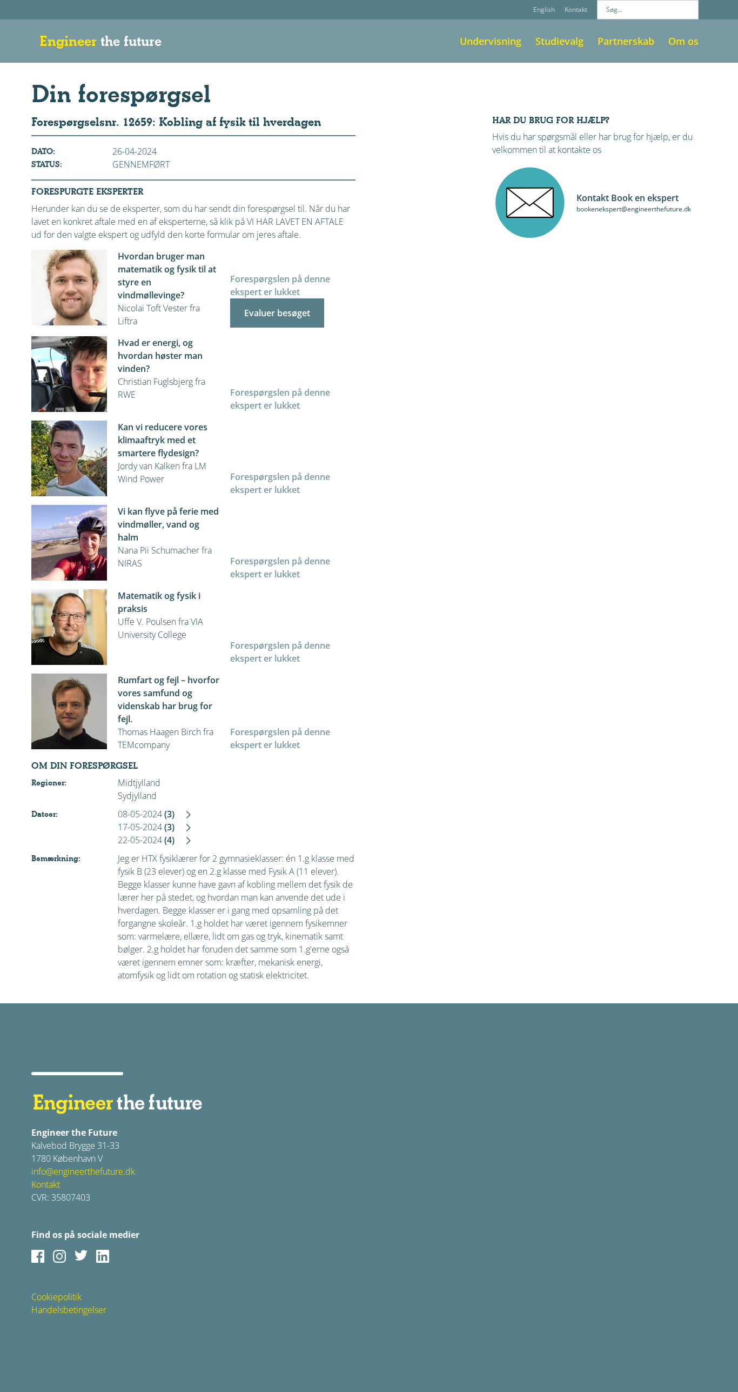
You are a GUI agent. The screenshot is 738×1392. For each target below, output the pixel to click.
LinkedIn (102, 1256)
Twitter (81, 1256)
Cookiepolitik (56, 1297)
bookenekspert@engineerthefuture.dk (633, 209)
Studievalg (559, 41)
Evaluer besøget (277, 313)
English (544, 9)
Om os (683, 41)
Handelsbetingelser (68, 1310)
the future (100, 41)
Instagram (59, 1256)
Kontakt (576, 9)
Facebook (37, 1256)
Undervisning (490, 41)
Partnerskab (626, 41)
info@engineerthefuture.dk (83, 1171)
